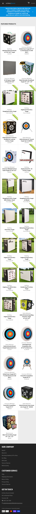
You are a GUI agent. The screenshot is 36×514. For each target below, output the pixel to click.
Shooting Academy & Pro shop (10, 455)
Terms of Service (6, 463)
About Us (4, 453)
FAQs (3, 474)
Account (33, 3)
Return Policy (5, 479)
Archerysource (8, 508)
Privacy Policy (5, 482)
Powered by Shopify (16, 508)
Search (3, 450)
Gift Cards (4, 460)
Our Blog (4, 458)
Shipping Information (7, 477)
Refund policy (5, 465)
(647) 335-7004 (7, 501)
